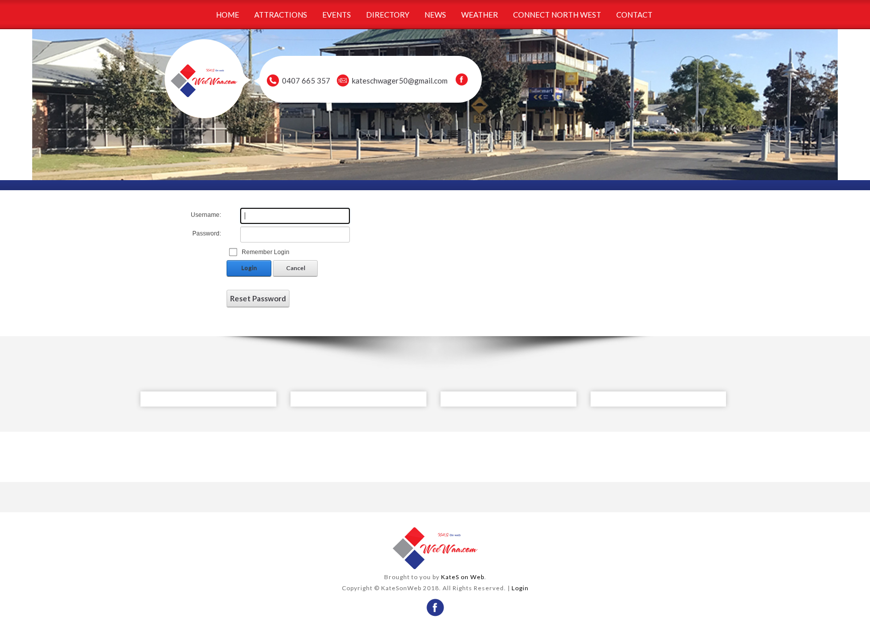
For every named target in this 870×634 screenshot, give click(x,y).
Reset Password (258, 298)
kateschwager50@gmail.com (400, 80)
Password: (206, 233)
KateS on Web (462, 577)
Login (249, 268)
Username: (206, 214)
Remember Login (265, 252)
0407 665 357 (306, 80)
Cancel (295, 268)
